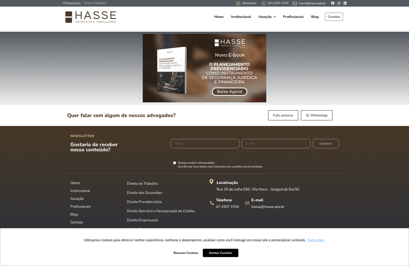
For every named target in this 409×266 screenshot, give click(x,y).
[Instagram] (339, 3)
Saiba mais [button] (315, 240)
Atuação (265, 16)
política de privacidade (248, 167)
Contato (334, 16)
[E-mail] (247, 203)
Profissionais (293, 16)
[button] (267, 17)
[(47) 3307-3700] (263, 3)
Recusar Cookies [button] (186, 253)
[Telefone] (212, 203)
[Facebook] (333, 3)
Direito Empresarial (96, 3)
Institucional (241, 16)
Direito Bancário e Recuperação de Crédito (161, 211)
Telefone (224, 200)
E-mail (257, 200)
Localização (227, 182)
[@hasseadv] (238, 3)
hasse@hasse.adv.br (312, 3)
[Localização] (211, 181)
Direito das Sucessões (144, 192)
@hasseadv (249, 3)
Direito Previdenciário (144, 201)
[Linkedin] (345, 3)
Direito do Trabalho (142, 183)
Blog (315, 16)
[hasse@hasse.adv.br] (295, 3)
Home (219, 16)
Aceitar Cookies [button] (220, 253)
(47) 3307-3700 (278, 3)
